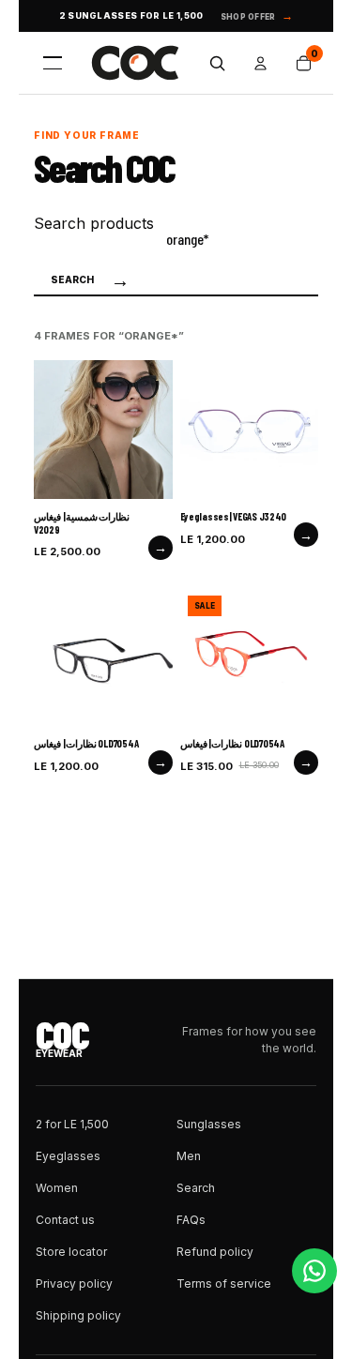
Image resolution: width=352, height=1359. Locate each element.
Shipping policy (78, 1315)
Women (57, 1188)
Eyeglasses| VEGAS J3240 (233, 516)
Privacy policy (74, 1283)
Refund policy (214, 1252)
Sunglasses (208, 1124)
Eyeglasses (68, 1156)
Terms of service (223, 1283)
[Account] (260, 62)
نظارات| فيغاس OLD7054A (86, 743)
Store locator (71, 1252)
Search (90, 280)
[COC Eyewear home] (135, 63)
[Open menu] (52, 62)
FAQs (191, 1220)
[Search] (216, 62)
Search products (94, 223)
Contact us (65, 1220)
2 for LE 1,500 (72, 1124)
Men (188, 1156)
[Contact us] (314, 1270)
